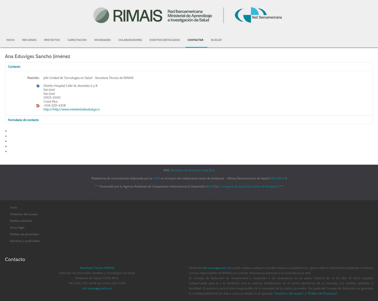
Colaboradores (130, 40)
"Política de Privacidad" (322, 293)
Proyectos (52, 40)
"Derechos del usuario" (289, 293)
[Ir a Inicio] (189, 15)
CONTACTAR (195, 40)
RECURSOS (29, 40)
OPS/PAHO (278, 178)
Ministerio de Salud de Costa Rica (193, 170)
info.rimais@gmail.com (217, 268)
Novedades (102, 40)
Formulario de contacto (23, 120)
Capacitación (77, 40)
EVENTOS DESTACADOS (165, 40)
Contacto (14, 66)
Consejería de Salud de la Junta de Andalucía (249, 186)
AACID (211, 186)
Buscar (216, 40)
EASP (156, 178)
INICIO (10, 40)
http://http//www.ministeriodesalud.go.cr (72, 109)
